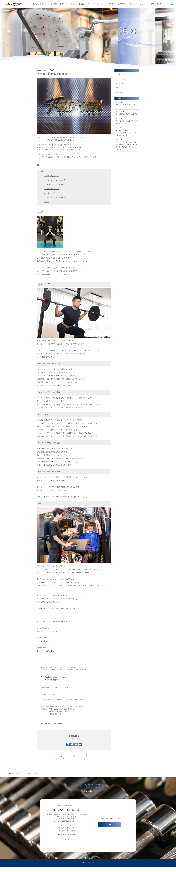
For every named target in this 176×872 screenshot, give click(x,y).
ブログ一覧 (74, 756)
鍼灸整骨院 (119, 92)
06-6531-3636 (49, 694)
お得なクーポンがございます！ (49, 631)
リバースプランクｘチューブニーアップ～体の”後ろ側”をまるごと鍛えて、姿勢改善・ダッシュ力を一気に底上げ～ (127, 144)
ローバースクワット (51, 189)
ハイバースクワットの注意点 (55, 184)
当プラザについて (39, 4)
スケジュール (99, 4)
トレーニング (120, 83)
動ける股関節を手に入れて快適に (127, 113)
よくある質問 (84, 4)
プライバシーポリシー (138, 4)
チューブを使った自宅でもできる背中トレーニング (127, 121)
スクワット (44, 171)
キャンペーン (120, 79)
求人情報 (121, 4)
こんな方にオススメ (59, 4)
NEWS (118, 74)
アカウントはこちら (44, 641)
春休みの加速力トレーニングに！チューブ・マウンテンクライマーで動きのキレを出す (127, 131)
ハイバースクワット (51, 176)
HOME (11, 773)
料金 (72, 4)
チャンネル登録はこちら (46, 651)
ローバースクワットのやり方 (55, 193)
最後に (46, 202)
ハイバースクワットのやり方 (55, 180)
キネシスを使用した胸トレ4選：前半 (126, 105)
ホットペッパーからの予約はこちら (67, 839)
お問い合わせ (156, 4)
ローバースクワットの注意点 (55, 197)
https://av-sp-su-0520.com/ (54, 723)
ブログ (111, 4)
